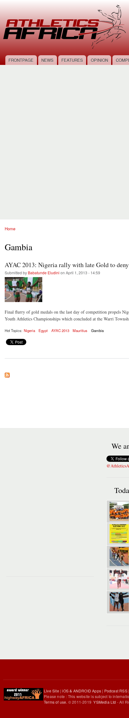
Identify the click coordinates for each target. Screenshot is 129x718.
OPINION (99, 60)
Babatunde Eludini (43, 272)
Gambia (97, 330)
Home (10, 229)
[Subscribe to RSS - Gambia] (7, 373)
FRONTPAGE (21, 60)
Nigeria (29, 330)
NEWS (47, 60)
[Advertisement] (64, 138)
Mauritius (80, 330)
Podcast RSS (115, 690)
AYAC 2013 (60, 330)
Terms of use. (56, 702)
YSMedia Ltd (104, 702)
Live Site (51, 690)
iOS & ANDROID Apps (81, 690)
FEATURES (72, 60)
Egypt (43, 330)
